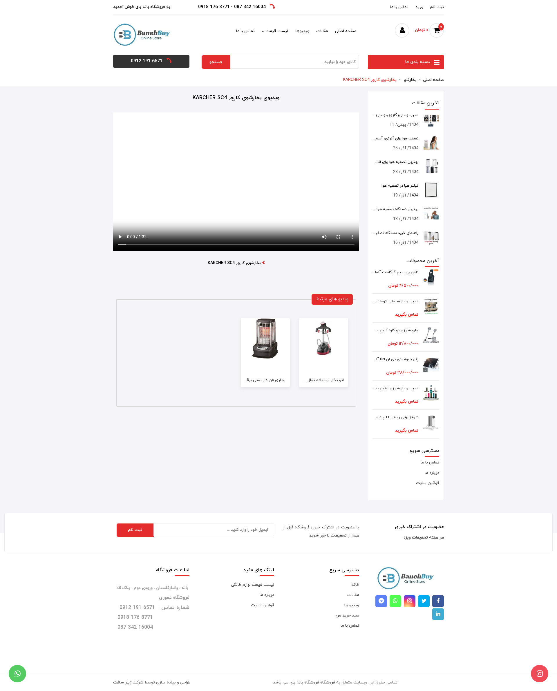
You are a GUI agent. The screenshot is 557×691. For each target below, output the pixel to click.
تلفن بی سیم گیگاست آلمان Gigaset (395, 272)
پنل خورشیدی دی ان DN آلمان (395, 359)
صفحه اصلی (345, 31)
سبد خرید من (347, 615)
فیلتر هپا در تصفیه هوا (399, 185)
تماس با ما (399, 7)
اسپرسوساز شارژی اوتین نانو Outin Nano (395, 388)
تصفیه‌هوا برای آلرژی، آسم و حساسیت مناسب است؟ (395, 138)
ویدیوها (302, 31)
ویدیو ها (351, 605)
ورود (419, 7)
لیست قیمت (276, 31)
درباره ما (432, 473)
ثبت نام (437, 7)
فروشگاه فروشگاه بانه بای (312, 682)
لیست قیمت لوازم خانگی (252, 585)
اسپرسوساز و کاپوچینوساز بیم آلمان (395, 115)
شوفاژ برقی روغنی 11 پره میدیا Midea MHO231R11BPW (395, 417)
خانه (355, 585)
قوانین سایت (427, 483)
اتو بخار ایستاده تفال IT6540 (318, 380)
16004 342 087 (250, 7)
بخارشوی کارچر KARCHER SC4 (370, 80)
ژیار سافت (122, 682)
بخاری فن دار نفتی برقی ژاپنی (259, 380)
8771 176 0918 (214, 7)
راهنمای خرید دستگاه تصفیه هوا (395, 233)
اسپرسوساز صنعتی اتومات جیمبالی (395, 301)
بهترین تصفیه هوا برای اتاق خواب (395, 162)
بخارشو (410, 80)
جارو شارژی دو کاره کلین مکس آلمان (395, 330)
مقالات (322, 31)
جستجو (216, 62)
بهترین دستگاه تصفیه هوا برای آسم (395, 209)
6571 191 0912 (146, 61)
